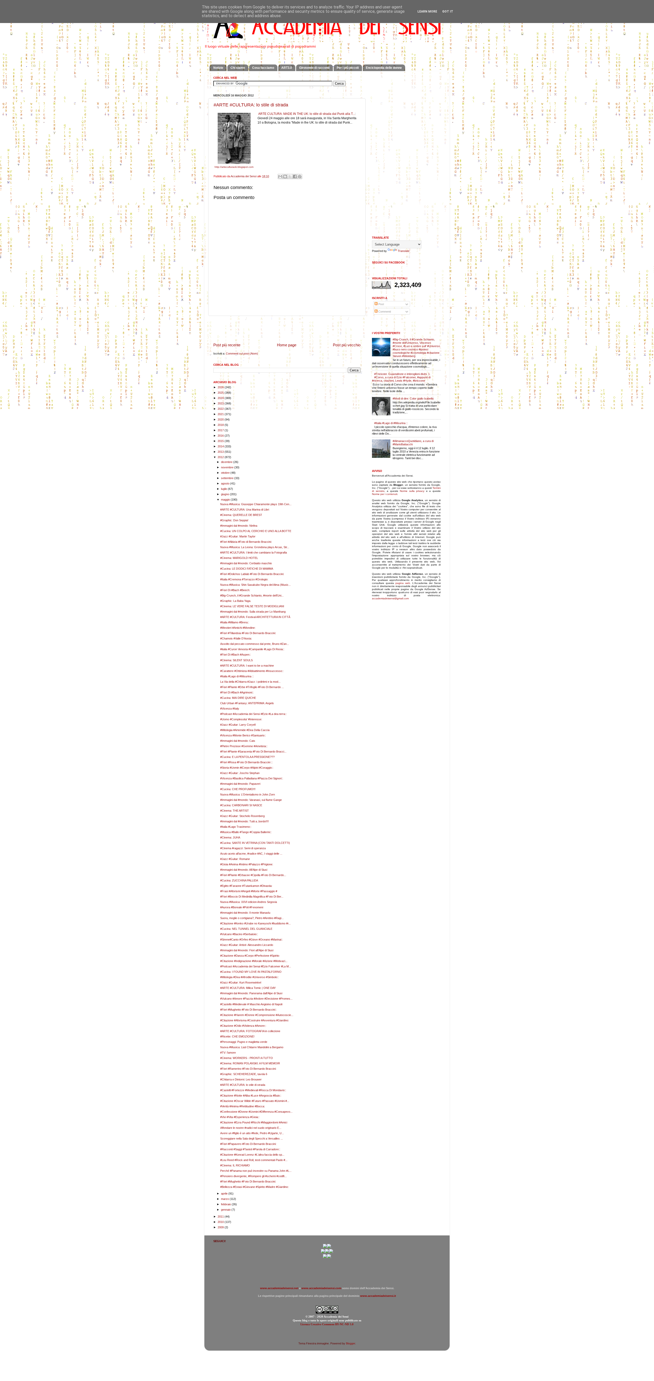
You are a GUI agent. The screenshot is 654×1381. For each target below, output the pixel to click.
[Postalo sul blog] (285, 176)
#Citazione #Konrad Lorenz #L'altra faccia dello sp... (252, 1154)
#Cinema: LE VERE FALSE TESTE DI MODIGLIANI (252, 606)
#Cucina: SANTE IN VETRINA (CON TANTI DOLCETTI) (255, 842)
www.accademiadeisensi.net (279, 1288)
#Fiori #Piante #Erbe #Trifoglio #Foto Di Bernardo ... (252, 687)
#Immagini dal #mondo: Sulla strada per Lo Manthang (253, 611)
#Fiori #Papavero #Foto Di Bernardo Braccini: (248, 1143)
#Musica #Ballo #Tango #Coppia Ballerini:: (246, 832)
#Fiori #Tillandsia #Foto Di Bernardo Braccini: (248, 633)
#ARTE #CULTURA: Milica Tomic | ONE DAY (248, 987)
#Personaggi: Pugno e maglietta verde (243, 1041)
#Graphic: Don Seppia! (234, 520)
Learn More (427, 11)
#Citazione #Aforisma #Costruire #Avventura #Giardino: (254, 1020)
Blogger (350, 1343)
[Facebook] (329, 1247)
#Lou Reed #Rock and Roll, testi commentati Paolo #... (253, 1160)
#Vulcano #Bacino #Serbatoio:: (239, 934)
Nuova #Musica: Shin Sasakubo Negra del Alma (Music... (255, 584)
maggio (226, 499)
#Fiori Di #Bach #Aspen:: (235, 654)
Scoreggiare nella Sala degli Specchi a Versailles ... (251, 1138)
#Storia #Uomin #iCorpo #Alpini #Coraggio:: (246, 767)
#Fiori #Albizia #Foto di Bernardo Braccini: (246, 541)
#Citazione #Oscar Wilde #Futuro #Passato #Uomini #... (254, 1100)
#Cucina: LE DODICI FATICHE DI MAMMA (246, 568)
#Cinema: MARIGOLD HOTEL (239, 557)
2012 (221, 457)
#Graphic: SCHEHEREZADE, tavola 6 (243, 1074)
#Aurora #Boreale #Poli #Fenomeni (241, 907)
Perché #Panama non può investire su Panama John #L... (255, 1170)
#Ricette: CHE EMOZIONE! (237, 1036)
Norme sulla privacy (412, 491)
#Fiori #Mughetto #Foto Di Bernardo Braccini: (248, 1181)
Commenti (384, 311)
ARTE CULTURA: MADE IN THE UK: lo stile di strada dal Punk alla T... (306, 114)
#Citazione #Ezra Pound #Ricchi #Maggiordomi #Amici (253, 1122)
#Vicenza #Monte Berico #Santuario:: (243, 735)
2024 (221, 398)
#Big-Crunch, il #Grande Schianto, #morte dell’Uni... (252, 595)
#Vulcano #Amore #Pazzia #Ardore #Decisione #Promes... (256, 998)
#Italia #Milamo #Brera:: (234, 622)
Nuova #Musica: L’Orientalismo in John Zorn (247, 794)
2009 (221, 1227)
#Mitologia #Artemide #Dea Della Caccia (245, 730)
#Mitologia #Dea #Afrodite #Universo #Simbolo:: (249, 977)
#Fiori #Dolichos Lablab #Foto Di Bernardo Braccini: (252, 574)
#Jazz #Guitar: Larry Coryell (237, 724)
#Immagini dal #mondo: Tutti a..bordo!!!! (244, 821)
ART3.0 (286, 68)
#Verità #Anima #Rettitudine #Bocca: (242, 1106)
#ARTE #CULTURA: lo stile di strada (251, 104)
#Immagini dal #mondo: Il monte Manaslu (245, 912)
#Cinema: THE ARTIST (234, 810)
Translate (404, 250)
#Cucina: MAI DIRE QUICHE (238, 697)
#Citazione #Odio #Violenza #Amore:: (243, 1025)
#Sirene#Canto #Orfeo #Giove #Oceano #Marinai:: (251, 939)
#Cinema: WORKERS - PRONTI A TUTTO (246, 1057)
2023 (221, 403)
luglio (224, 488)
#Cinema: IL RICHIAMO (235, 1165)
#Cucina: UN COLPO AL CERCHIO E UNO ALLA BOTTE (255, 531)
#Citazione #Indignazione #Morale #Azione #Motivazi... (253, 961)
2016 (221, 435)
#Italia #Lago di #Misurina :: (237, 676)
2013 (221, 451)
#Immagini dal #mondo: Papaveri (240, 783)
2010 (221, 1221)
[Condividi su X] (290, 176)
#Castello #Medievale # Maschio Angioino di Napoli (251, 1004)
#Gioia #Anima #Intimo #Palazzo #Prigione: (246, 864)
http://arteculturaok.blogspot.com (234, 166)
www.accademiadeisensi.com (321, 1288)
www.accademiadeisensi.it (378, 1295)
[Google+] (325, 1247)
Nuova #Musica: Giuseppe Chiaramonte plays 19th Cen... (255, 504)
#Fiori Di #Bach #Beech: (235, 590)
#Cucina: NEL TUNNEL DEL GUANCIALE (246, 928)
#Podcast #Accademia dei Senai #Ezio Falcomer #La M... (255, 966)
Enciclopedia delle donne (384, 68)
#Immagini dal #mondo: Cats (237, 740)
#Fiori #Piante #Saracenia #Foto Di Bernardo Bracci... (253, 751)
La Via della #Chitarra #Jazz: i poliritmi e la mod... (250, 681)
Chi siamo (237, 68)
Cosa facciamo (263, 68)
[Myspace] (331, 1252)
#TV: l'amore (228, 1052)
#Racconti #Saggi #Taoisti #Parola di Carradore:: (250, 1149)
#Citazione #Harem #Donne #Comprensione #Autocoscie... (256, 1015)
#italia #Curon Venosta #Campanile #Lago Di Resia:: (252, 649)
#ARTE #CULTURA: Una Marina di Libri (244, 509)
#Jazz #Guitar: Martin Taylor (237, 536)
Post (381, 304)
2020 (221, 419)
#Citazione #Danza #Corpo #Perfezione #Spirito (249, 955)
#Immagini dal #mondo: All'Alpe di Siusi (243, 869)
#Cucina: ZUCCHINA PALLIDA (239, 880)
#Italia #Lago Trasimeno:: (235, 826)
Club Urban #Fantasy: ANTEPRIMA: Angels (247, 703)
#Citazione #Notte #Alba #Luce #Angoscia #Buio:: (250, 1095)
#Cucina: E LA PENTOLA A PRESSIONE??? (247, 756)
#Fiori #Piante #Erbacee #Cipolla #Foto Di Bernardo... (253, 875)
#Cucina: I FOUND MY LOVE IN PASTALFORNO (251, 971)
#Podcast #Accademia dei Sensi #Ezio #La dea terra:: (253, 713)
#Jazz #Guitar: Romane (235, 858)
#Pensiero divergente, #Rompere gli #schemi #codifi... (253, 1176)
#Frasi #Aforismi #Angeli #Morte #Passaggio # (248, 891)
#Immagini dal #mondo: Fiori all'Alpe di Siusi (246, 950)
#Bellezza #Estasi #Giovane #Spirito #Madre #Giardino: (254, 1186)
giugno (225, 494)
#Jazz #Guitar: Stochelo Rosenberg (242, 815)
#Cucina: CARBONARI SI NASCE (241, 805)
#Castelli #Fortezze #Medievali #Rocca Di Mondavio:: (253, 1090)
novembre (227, 467)
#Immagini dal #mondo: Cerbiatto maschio (246, 563)
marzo (225, 1198)
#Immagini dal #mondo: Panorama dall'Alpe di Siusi (251, 993)
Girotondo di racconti (314, 68)
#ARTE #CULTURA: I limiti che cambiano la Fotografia (253, 552)
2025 (221, 392)
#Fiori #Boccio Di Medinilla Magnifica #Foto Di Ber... (251, 896)
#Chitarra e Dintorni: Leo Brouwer (241, 1079)
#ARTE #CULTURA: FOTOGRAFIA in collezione (250, 1031)
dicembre (227, 461)
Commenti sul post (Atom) (242, 353)
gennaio (226, 1209)
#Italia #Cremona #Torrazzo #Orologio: (244, 579)
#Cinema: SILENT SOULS (236, 660)
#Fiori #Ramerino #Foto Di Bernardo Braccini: (248, 1068)
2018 (221, 424)
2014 (221, 446)
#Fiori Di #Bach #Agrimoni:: (237, 692)
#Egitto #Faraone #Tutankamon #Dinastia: (246, 885)
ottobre (225, 472)
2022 (221, 408)
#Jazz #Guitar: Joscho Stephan (240, 773)
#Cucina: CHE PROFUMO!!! (237, 789)
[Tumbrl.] (325, 1257)
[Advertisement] (287, 329)
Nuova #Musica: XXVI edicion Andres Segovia (248, 901)
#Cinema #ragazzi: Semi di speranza (243, 848)
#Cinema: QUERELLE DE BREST (241, 514)
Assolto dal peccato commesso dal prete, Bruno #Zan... (254, 643)
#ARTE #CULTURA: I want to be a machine (247, 665)
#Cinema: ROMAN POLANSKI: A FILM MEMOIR (250, 1063)
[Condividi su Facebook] (294, 176)
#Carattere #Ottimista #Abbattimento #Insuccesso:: (252, 670)
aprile (224, 1193)
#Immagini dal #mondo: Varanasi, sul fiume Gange (251, 799)
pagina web (402, 583)
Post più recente (226, 345)
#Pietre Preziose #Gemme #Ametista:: (243, 746)
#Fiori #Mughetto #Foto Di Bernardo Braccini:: (248, 1009)
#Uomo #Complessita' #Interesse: (241, 719)
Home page (286, 345)
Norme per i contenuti (384, 494)
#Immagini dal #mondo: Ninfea (238, 525)
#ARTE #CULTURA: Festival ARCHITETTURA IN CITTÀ (255, 616)
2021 (221, 414)
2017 (221, 430)
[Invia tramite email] (280, 176)
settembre (227, 478)
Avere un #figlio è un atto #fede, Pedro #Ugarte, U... (252, 1133)
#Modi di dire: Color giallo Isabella (413, 398)
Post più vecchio (346, 345)
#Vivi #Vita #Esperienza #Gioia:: (240, 1117)
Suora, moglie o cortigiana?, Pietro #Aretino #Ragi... (252, 918)
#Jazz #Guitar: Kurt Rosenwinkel (240, 982)
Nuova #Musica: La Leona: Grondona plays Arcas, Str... (254, 547)
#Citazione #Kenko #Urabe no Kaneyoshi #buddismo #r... (255, 923)
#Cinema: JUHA (230, 837)
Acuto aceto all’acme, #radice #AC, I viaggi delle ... (251, 853)
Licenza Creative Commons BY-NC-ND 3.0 (327, 1324)
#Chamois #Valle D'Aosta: (236, 638)
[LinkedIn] (329, 1257)
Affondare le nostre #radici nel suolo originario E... (250, 1127)
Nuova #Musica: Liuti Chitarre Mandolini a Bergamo (251, 1047)
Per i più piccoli (348, 68)
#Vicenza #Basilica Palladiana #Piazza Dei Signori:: (251, 778)
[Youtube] (327, 1252)
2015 (221, 441)
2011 (221, 1216)
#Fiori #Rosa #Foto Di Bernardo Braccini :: (246, 762)
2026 (221, 387)
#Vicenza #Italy (229, 708)
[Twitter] (323, 1252)
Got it (447, 11)
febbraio (226, 1204)
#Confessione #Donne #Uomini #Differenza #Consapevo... (256, 1111)
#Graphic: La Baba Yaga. (235, 600)
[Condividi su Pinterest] (299, 176)
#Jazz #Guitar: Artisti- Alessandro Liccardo (246, 944)
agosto (225, 483)
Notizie (218, 68)
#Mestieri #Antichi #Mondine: (237, 627)
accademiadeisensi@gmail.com (390, 598)
